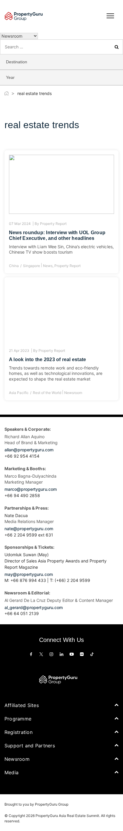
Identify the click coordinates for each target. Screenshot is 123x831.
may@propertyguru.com (28, 574)
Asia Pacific (19, 392)
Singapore (31, 265)
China (14, 265)
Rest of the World (47, 392)
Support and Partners (29, 746)
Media (11, 772)
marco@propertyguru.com (30, 489)
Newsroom (73, 392)
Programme (17, 719)
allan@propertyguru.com (28, 449)
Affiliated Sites (21, 705)
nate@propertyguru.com (28, 528)
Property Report (53, 223)
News (48, 265)
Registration (18, 732)
